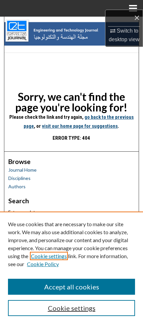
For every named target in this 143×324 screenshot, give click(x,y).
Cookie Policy (43, 264)
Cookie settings (49, 256)
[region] (71, 268)
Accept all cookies (71, 287)
